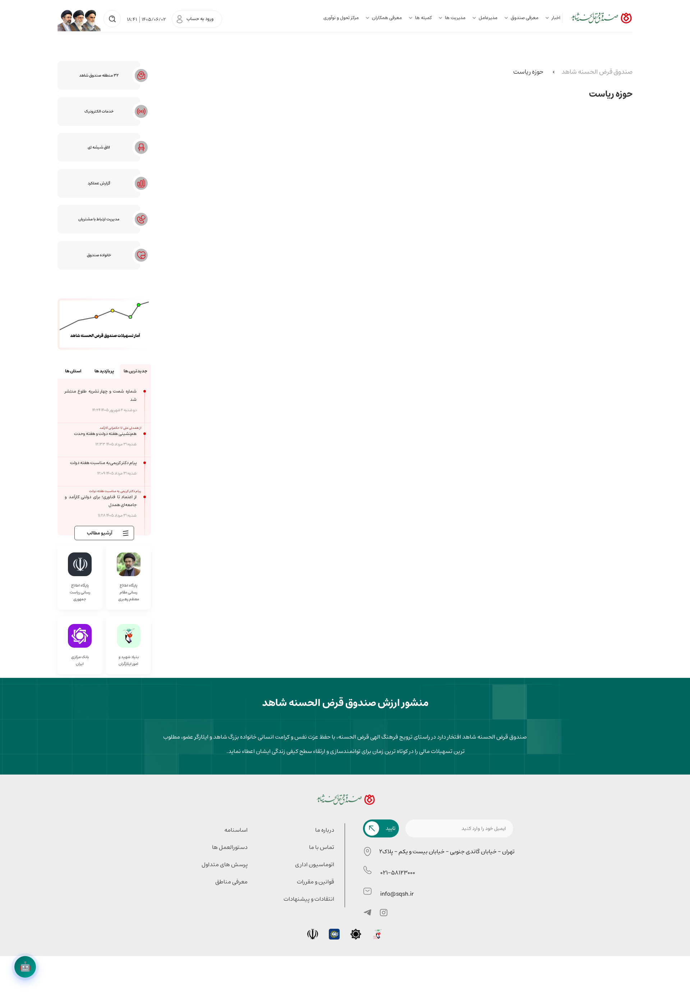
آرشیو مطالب (99, 533)
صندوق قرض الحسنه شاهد (596, 72)
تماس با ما (321, 847)
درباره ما (324, 830)
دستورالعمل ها (230, 847)
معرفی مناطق (231, 882)
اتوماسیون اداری (314, 864)
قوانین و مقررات (315, 882)
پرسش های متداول (225, 864)
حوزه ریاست (528, 72)
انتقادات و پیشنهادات (309, 899)
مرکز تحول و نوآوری (341, 18)
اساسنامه (236, 830)
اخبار (556, 18)
